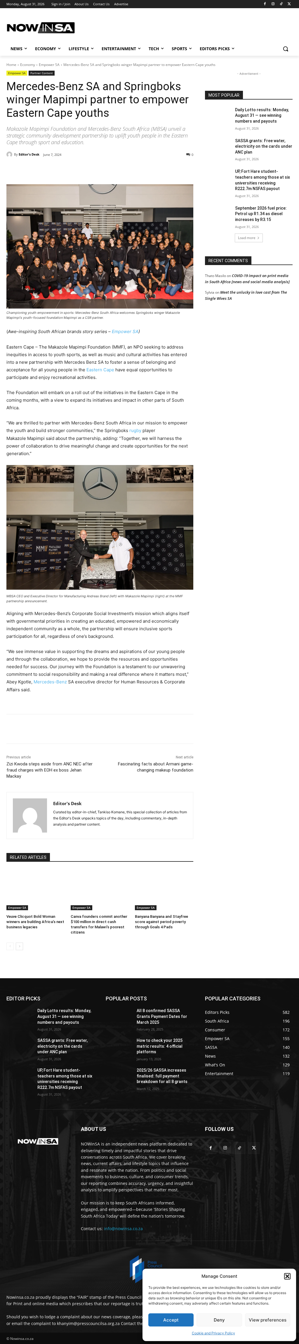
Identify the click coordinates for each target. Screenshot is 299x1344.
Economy (27, 64)
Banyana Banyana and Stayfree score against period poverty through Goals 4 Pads (161, 921)
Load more (246, 237)
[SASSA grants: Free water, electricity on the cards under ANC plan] (218, 147)
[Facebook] (265, 4)
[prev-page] (10, 946)
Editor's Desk (29, 154)
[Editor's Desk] (10, 154)
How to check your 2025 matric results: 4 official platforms (159, 1046)
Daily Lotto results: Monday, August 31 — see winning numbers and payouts (262, 115)
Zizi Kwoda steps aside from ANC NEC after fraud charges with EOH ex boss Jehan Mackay (49, 770)
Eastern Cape (100, 369)
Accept (171, 1320)
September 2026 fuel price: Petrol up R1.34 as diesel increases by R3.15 (261, 214)
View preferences (267, 1320)
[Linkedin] (100, 169)
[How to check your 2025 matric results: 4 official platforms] (119, 1047)
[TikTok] (281, 4)
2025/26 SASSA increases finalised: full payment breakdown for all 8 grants (162, 1076)
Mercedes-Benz (50, 682)
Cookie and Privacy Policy (213, 1333)
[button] (287, 1276)
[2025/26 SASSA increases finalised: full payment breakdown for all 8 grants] (119, 1077)
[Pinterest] (73, 169)
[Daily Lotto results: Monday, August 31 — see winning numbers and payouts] (218, 116)
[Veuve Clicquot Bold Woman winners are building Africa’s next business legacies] (35, 889)
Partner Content (41, 73)
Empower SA (49, 64)
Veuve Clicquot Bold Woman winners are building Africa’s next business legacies (35, 921)
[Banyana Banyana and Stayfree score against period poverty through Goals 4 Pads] (164, 889)
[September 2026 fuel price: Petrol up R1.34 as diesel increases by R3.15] (218, 215)
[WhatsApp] (87, 169)
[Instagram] (273, 4)
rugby (135, 430)
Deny (219, 1320)
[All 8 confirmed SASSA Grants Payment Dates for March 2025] (119, 1017)
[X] (289, 4)
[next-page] (19, 946)
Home (11, 64)
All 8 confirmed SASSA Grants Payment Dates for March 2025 (162, 1016)
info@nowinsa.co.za (123, 1228)
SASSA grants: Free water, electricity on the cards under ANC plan (263, 146)
